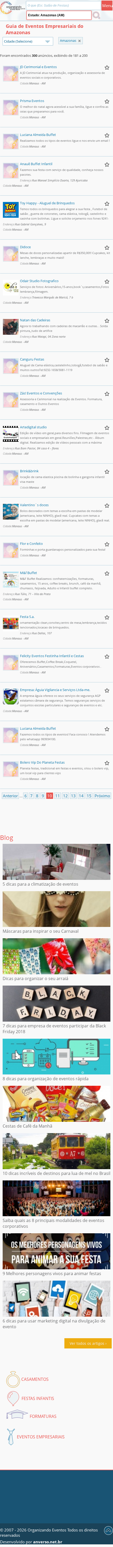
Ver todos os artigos (87, 1343)
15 (89, 795)
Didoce (25, 247)
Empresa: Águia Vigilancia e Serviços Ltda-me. (55, 689)
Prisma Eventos (32, 100)
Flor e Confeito (31, 543)
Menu (107, 5)
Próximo (102, 795)
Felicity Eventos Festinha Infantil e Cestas (52, 655)
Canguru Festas (32, 359)
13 (73, 795)
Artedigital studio (33, 427)
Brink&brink (29, 471)
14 (81, 795)
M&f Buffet (28, 572)
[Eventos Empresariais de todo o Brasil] (79, 41)
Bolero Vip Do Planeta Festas (42, 762)
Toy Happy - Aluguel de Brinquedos (47, 203)
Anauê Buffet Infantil (36, 163)
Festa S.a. (27, 616)
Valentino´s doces (34, 505)
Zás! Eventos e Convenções (41, 393)
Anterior (10, 795)
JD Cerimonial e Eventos (38, 66)
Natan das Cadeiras (35, 320)
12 (65, 795)
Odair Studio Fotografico (39, 280)
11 (57, 795)
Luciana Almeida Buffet (38, 134)
